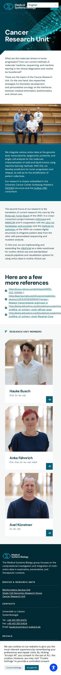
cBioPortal (26, 248)
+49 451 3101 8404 (17, 623)
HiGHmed (40, 219)
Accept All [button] (32, 667)
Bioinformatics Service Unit (16, 589)
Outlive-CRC (40, 188)
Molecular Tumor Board (17, 215)
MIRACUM (10, 222)
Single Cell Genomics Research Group (22, 593)
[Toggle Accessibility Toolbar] (53, 667)
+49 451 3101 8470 (17, 620)
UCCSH (10, 188)
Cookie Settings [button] (13, 667)
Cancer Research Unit (13, 596)
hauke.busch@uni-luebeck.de (25, 626)
